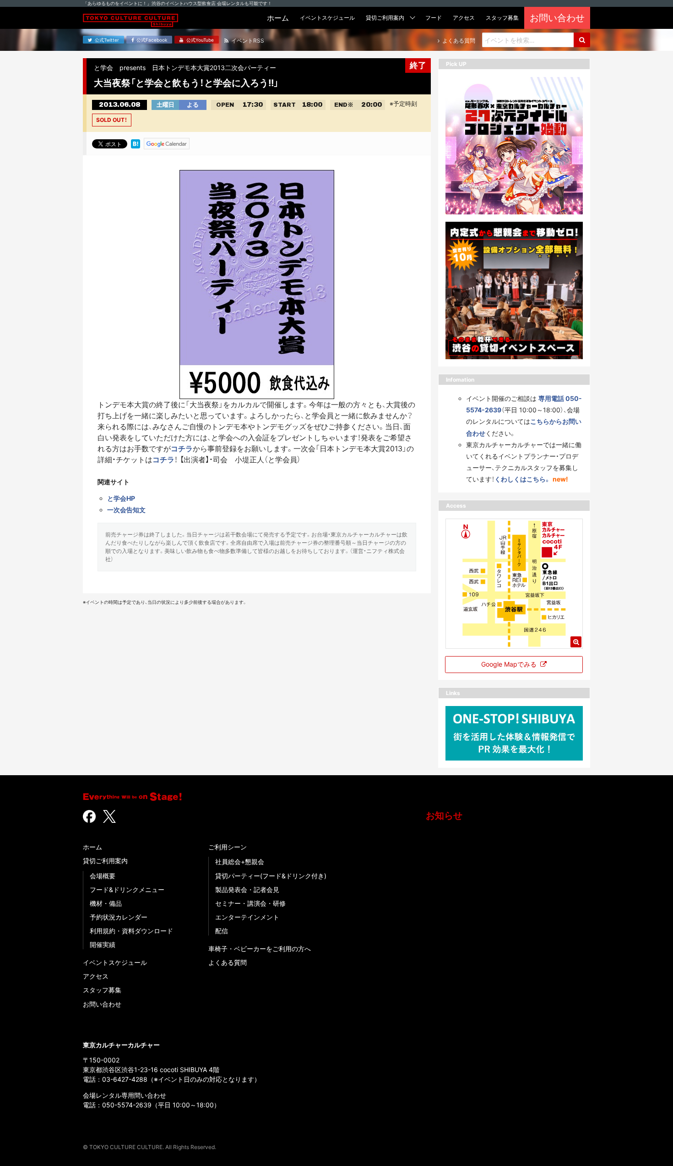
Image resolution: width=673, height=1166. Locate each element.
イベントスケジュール (115, 962)
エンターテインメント (247, 917)
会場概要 (102, 876)
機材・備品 (106, 903)
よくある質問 (227, 962)
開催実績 (102, 944)
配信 (221, 931)
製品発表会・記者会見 (247, 889)
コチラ (182, 448)
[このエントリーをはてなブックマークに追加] (135, 143)
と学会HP (121, 498)
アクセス (96, 976)
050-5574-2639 (127, 1105)
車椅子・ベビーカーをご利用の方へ (259, 949)
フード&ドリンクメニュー (127, 889)
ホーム (92, 847)
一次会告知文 (126, 510)
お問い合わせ (102, 1004)
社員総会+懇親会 (239, 861)
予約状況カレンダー (118, 917)
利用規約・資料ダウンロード (131, 931)
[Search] (582, 40)
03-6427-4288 (124, 1079)
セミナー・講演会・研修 (250, 903)
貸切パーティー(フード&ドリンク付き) (270, 876)
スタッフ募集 (102, 990)
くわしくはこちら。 (522, 479)
